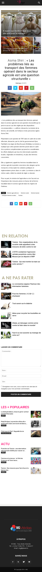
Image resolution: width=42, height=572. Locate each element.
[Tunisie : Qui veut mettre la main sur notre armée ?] (6, 264)
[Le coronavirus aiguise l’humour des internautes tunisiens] (6, 286)
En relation (15, 236)
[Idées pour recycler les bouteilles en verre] (6, 315)
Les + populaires (15, 407)
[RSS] (18, 562)
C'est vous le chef (6, 433)
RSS (20, 487)
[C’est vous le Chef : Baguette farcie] (36, 433)
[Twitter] (24, 562)
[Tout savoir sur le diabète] (6, 305)
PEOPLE (3, 328)
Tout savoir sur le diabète (22, 303)
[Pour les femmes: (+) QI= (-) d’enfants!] (6, 296)
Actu (5, 444)
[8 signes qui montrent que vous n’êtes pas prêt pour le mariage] (21, 23)
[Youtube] (29, 562)
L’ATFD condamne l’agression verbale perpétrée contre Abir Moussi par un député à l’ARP (23, 254)
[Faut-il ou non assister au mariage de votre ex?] (6, 335)
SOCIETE (24, 83)
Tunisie (20, 195)
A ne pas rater (17, 277)
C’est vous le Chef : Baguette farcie (12, 431)
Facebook (5, 487)
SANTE (36, 43)
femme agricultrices (13, 193)
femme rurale (25, 193)
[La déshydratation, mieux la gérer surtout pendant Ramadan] (36, 414)
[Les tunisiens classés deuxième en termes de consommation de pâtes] (17, 45)
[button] (39, 2)
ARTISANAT (5, 318)
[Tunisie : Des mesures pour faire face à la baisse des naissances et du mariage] (36, 470)
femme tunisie (35, 193)
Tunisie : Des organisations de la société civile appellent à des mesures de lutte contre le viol (24, 244)
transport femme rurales (9, 195)
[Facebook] (13, 562)
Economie (5, 45)
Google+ (28, 487)
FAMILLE (4, 298)
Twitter (12, 487)
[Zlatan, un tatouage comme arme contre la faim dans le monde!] (6, 325)
